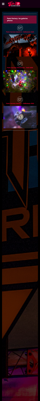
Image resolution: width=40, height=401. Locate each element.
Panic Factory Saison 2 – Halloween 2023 (20, 32)
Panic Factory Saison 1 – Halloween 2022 (20, 103)
